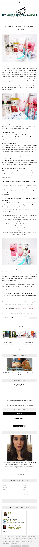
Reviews (5, 484)
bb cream (19, 313)
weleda (33, 316)
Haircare (5, 489)
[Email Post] (12, 317)
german (30, 314)
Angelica (12, 173)
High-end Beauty (7, 491)
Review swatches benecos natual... (29, 343)
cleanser (4, 314)
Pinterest (30, 308)
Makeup (5, 485)
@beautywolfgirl (7, 295)
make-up (23, 316)
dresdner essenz (17, 314)
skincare (28, 316)
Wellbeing (25, 491)
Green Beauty (26, 485)
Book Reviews (26, 494)
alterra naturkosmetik (11, 313)
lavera (13, 316)
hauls (9, 316)
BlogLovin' (18, 308)
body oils (32, 313)
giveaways (4, 316)
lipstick (18, 316)
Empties (25, 487)
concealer (9, 314)
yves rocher (5, 317)
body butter (26, 313)
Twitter (25, 308)
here (27, 147)
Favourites (25, 484)
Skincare (5, 487)
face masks (25, 314)
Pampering (25, 489)
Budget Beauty (6, 493)
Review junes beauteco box (8, 343)
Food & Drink (26, 493)
